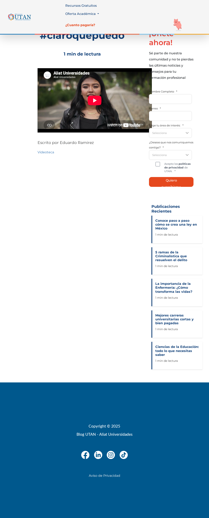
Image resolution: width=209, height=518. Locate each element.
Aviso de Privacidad (104, 476)
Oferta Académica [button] (81, 14)
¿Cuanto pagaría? (80, 25)
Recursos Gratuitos (81, 6)
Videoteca (46, 152)
